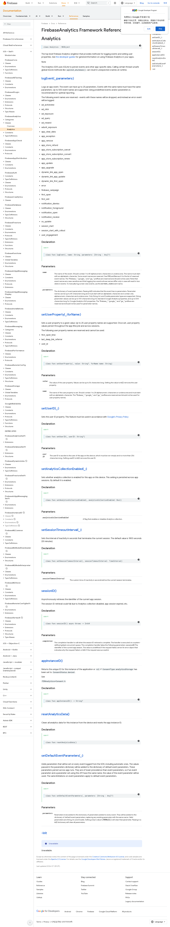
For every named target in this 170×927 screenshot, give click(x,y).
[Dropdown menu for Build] (33, 3)
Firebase (44, 23)
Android (67, 911)
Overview (7, 16)
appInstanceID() (52, 661)
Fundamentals (22, 16)
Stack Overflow (131, 885)
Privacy (46, 922)
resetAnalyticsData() (55, 714)
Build (28, 3)
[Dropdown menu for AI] (40, 16)
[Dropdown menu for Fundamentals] (30, 16)
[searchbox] (16, 24)
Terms (38, 922)
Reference (73, 16)
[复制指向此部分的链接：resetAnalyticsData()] (71, 714)
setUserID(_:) (50, 408)
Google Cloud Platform (108, 911)
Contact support (131, 881)
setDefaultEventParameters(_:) (62, 756)
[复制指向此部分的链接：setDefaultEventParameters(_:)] (85, 755)
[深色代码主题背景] (140, 46)
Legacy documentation (134, 901)
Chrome (79, 911)
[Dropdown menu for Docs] (69, 3)
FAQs (127, 897)
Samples (86, 16)
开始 (160, 29)
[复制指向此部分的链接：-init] (49, 833)
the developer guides (65, 57)
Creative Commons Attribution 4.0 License (108, 857)
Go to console (154, 3)
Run (39, 3)
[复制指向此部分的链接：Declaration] (57, 242)
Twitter (83, 889)
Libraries (39, 893)
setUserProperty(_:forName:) (61, 314)
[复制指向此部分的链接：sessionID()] (58, 591)
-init (44, 833)
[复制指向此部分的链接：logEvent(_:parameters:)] (76, 78)
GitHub (39, 897)
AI (36, 16)
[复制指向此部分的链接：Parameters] (57, 266)
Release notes (130, 893)
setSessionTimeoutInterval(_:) (61, 530)
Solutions (53, 3)
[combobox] (98, 3)
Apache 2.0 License (58, 859)
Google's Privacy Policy (117, 417)
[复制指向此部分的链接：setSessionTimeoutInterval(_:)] (84, 530)
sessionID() (48, 591)
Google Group (131, 889)
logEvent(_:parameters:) (57, 78)
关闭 (148, 29)
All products (126, 911)
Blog (142, 3)
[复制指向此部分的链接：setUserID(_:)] (61, 408)
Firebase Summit (87, 885)
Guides (39, 881)
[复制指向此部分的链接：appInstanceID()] (65, 661)
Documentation (12, 10)
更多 (76, 3)
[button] (14, 39)
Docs (63, 3)
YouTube (84, 893)
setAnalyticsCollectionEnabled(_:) (64, 469)
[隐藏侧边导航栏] (30, 922)
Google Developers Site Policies (93, 859)
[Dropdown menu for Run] (44, 3)
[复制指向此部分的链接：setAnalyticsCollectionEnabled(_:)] (89, 469)
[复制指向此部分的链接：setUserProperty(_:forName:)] (83, 314)
